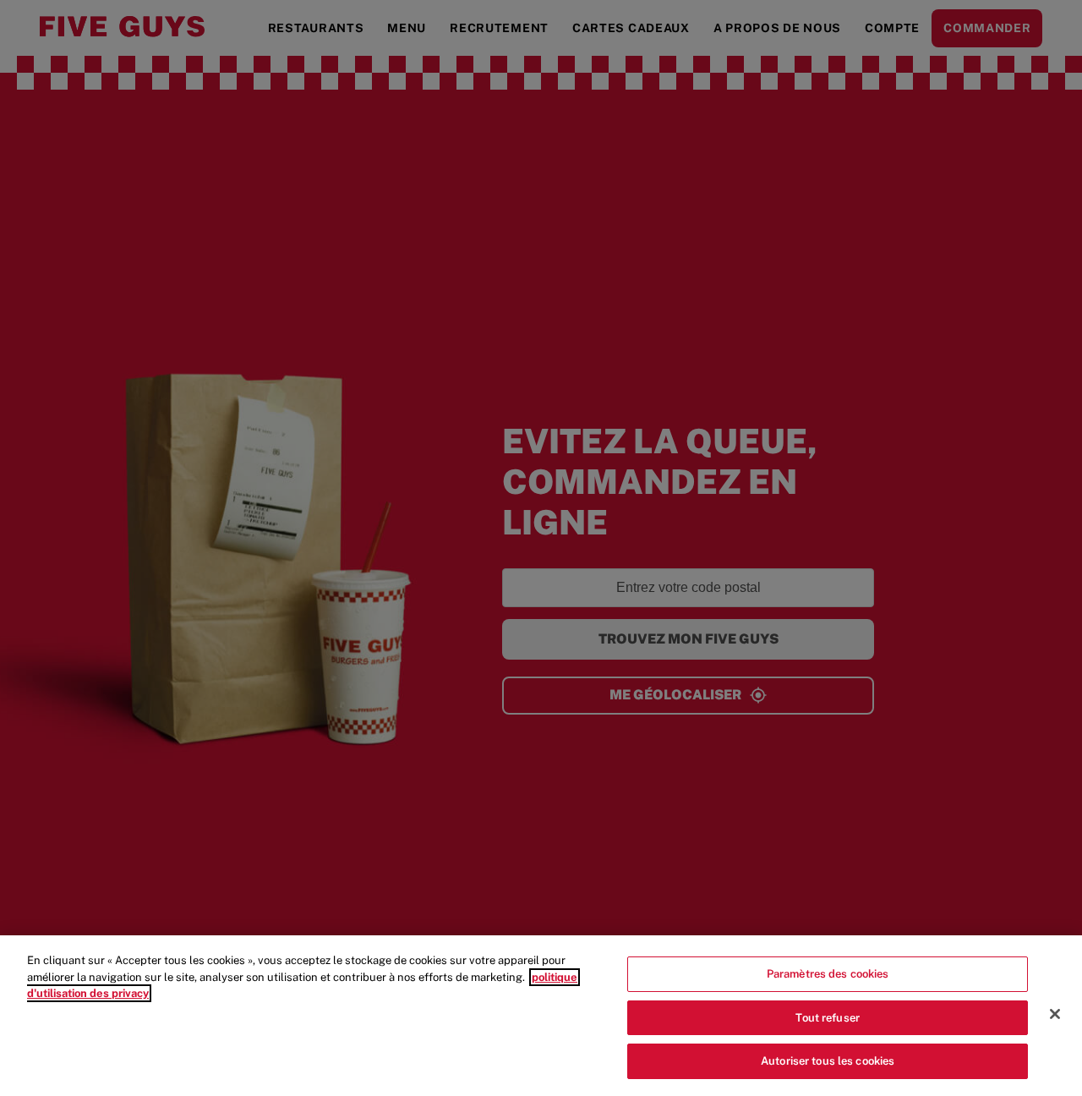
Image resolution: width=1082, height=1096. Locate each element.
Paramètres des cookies (828, 973)
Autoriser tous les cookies (827, 1061)
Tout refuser (827, 1017)
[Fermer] (1055, 1014)
